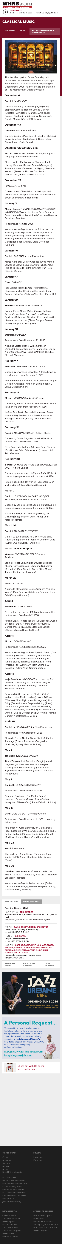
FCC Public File (9, 1177)
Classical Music (9, 1215)
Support (6, 1163)
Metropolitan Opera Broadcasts (43, 31)
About (23, 30)
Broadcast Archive (29, 964)
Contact (5, 1157)
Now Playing (12, 901)
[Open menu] (57, 4)
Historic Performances (43, 1221)
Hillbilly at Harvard (10, 1236)
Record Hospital (9, 1224)
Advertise (6, 1160)
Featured (10, 30)
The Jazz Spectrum (11, 1218)
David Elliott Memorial (12, 1172)
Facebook (38, 1160)
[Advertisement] (31, 1106)
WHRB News (8, 1233)
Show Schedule (31, 901)
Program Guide (10, 964)
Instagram (37, 1157)
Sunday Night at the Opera (45, 1224)
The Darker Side (10, 1227)
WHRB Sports (8, 1221)
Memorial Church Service (45, 1227)
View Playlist (49, 964)
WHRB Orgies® (40, 1230)
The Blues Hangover (12, 1230)
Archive (5, 1166)
